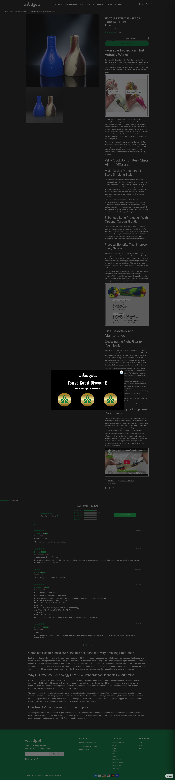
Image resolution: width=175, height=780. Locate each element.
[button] (64, 399)
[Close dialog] (121, 372)
